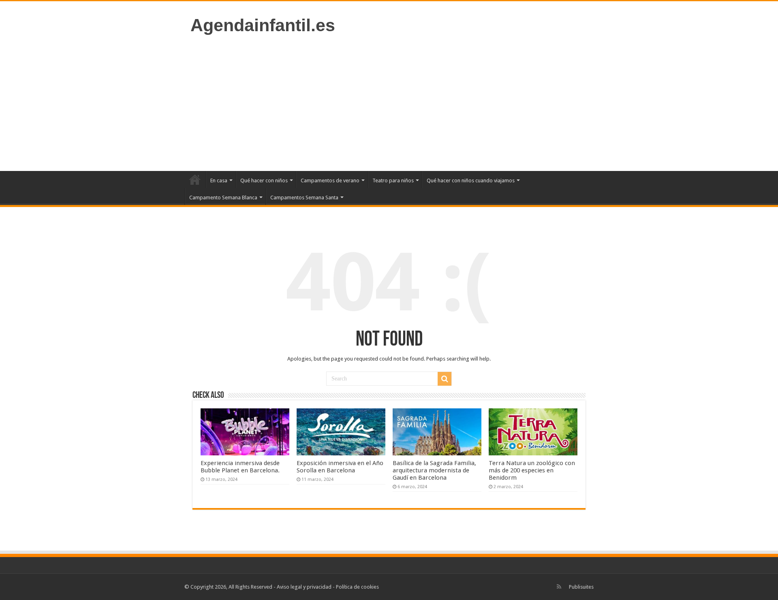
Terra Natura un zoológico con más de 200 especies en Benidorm (532, 470)
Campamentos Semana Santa (304, 197)
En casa (218, 180)
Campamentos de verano (330, 180)
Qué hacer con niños (264, 180)
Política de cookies (357, 587)
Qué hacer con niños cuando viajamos (471, 180)
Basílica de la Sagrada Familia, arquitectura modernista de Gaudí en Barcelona (434, 470)
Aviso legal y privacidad (304, 587)
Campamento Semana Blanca (223, 197)
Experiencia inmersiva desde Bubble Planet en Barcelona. (240, 466)
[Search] (444, 379)
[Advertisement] (389, 102)
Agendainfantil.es (262, 25)
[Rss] (559, 586)
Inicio (194, 179)
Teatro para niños (393, 180)
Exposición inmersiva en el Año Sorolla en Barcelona (340, 466)
